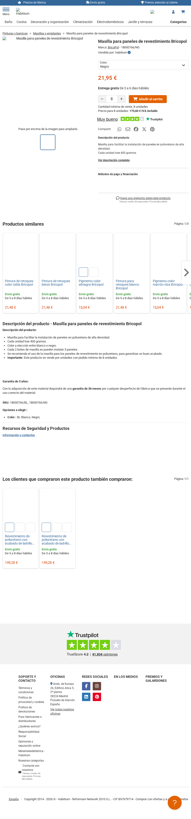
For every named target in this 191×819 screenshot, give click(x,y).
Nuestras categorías (31, 760)
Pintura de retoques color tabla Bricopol (19, 282)
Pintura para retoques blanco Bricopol (127, 284)
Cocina (22, 22)
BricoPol (113, 47)
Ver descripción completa (114, 160)
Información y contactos (19, 435)
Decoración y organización (50, 22)
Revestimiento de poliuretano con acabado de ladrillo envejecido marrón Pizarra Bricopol (55, 540)
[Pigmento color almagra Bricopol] (94, 251)
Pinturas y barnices (15, 33)
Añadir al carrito (151, 99)
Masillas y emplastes (47, 33)
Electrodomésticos (110, 22)
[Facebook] (86, 686)
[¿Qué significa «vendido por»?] (129, 52)
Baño (8, 22)
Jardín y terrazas (140, 22)
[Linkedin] (86, 697)
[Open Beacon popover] (175, 803)
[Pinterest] (97, 697)
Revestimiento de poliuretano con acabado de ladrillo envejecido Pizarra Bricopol (18, 540)
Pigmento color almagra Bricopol (91, 282)
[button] (186, 272)
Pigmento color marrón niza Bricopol (168, 282)
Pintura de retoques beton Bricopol (56, 282)
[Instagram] (97, 686)
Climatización (83, 22)
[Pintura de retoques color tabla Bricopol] (21, 251)
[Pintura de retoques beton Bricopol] (57, 251)
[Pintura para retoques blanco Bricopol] (131, 251)
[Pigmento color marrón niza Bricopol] (168, 251)
